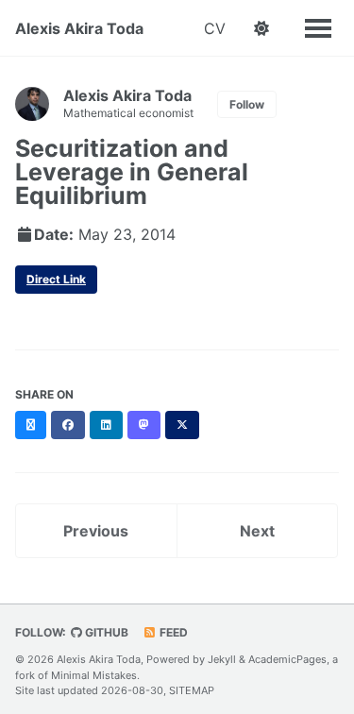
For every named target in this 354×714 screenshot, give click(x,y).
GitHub (105, 632)
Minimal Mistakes (94, 675)
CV (215, 28)
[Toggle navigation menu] (318, 26)
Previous (95, 530)
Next (257, 530)
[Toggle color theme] (261, 28)
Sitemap (191, 690)
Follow (246, 104)
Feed (172, 632)
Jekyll (222, 659)
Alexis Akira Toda (79, 28)
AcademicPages (287, 659)
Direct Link (56, 279)
